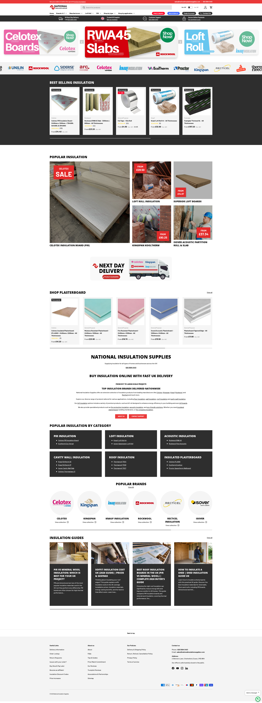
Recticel (125, 395)
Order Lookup (54, 654)
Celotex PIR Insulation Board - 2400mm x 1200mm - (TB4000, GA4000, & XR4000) (62, 123)
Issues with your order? (58, 662)
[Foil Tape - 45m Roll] (131, 102)
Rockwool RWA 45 (175, 440)
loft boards (183, 403)
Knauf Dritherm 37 (64, 465)
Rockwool (178, 392)
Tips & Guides (93, 658)
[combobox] (126, 7)
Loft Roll (88, 13)
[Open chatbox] (257, 699)
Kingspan (166, 392)
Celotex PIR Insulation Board (68, 440)
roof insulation (162, 399)
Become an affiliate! (57, 670)
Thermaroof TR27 (120, 468)
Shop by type (108, 13)
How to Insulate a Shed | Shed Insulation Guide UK (193, 572)
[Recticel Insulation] (172, 503)
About (90, 650)
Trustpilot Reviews (94, 670)
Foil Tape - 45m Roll (125, 121)
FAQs (89, 654)
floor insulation (139, 399)
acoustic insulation (136, 407)
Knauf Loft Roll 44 (120, 440)
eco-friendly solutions (155, 407)
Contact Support (138, 416)
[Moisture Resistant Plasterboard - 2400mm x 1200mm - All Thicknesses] (98, 312)
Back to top (131, 633)
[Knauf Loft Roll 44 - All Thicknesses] (164, 102)
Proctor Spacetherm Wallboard (180, 468)
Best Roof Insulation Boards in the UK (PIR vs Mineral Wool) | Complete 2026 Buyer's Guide (151, 576)
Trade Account (189, 13)
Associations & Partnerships (98, 674)
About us (121, 416)
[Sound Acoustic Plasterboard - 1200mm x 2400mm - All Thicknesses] (164, 312)
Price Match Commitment (97, 662)
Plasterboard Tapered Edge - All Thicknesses (195, 332)
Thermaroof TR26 (120, 465)
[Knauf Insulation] (117, 503)
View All (131, 487)
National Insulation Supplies (61, 694)
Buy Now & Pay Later (57, 666)
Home (52, 13)
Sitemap (91, 678)
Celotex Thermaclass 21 (66, 471)
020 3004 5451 (207, 2)
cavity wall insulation (178, 399)
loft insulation (82, 403)
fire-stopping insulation (144, 410)
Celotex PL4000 (174, 462)
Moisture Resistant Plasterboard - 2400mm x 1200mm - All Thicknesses (97, 333)
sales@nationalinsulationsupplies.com (187, 2)
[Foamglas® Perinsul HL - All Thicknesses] (197, 102)
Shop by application (125, 13)
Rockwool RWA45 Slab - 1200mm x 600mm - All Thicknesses (97, 122)
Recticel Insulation (172, 520)
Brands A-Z (60, 13)
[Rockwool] (145, 503)
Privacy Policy (132, 658)
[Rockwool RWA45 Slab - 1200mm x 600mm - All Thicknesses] (98, 102)
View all (209, 292)
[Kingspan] (89, 503)
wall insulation (151, 399)
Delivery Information (57, 650)
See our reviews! (112, 19)
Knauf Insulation (117, 518)
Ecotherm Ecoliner (175, 465)
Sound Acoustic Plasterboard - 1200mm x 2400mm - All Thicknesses (162, 333)
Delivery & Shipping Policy (136, 650)
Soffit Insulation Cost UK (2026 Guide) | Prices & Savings (110, 572)
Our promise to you (194, 19)
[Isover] (200, 503)
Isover (200, 518)
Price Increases (55, 678)
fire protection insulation (120, 407)
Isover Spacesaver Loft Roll (123, 444)
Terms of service (133, 662)
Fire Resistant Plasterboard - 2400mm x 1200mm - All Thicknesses (128, 333)
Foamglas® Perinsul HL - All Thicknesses (194, 122)
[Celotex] (62, 503)
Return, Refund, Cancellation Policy (140, 654)
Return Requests (56, 658)
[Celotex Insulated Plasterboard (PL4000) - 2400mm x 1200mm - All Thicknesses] (64, 312)
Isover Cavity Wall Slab (66, 468)
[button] (211, 7)
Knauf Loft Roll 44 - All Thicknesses (164, 121)
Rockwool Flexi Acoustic (177, 444)
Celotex (159, 392)
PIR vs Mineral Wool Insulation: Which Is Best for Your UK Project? (67, 574)
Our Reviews (92, 666)
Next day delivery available (58, 2)
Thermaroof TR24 (120, 462)
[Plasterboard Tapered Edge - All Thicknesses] (197, 312)
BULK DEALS (173, 13)
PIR (97, 13)
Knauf (172, 392)
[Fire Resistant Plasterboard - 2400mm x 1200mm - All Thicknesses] (131, 312)
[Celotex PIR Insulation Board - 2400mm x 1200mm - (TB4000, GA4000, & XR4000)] (64, 102)
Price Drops (158, 13)
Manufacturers (74, 13)
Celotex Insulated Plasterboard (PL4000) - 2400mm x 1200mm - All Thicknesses (64, 333)
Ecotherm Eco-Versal (66, 444)
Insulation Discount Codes (59, 674)
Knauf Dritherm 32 (64, 462)
